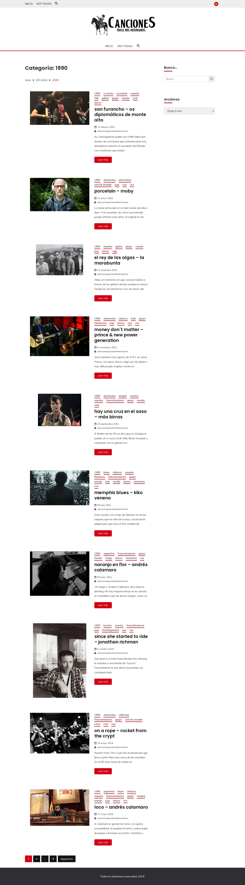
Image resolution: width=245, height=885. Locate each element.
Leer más (103, 159)
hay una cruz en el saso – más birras (120, 414)
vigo (114, 251)
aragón (123, 395)
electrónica (125, 180)
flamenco (99, 476)
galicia (105, 98)
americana (110, 180)
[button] (56, 4)
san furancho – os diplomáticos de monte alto (120, 114)
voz (132, 184)
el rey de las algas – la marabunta (119, 260)
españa (134, 93)
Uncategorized (110, 630)
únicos (98, 102)
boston (108, 625)
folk (96, 98)
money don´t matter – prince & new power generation (118, 335)
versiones (139, 481)
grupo (115, 98)
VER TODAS (44, 3)
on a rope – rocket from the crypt (120, 733)
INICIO (29, 3)
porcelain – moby (114, 191)
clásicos (123, 318)
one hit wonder (103, 184)
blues (107, 472)
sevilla (116, 481)
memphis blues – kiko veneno (118, 495)
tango (108, 558)
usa (124, 184)
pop (117, 184)
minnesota (100, 323)
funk (133, 318)
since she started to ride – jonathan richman (121, 639)
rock (135, 98)
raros (97, 724)
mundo (126, 98)
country (134, 395)
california (124, 714)
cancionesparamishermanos (112, 131)
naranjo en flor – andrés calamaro (121, 567)
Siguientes (66, 858)
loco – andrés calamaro (121, 807)
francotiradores (115, 400)
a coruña (108, 93)
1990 (97, 93)
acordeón (121, 93)
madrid (141, 796)
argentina (109, 553)
